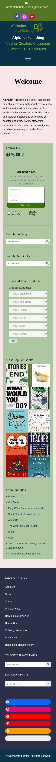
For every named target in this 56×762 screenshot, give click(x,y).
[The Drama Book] (17, 421)
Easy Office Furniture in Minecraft (25, 508)
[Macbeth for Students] (17, 466)
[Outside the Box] (39, 398)
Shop (11, 532)
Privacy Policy (12, 608)
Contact (9, 601)
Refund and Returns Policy (19, 645)
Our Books (13, 502)
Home (11, 496)
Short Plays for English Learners (25, 514)
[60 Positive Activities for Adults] (17, 444)
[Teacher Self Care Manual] (39, 466)
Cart (10, 537)
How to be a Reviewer (17, 616)
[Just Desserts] (39, 375)
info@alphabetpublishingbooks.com (27, 7)
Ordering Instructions (16, 630)
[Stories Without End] (17, 375)
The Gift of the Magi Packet (22, 526)
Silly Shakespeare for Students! (25, 553)
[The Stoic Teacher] (39, 444)
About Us (13, 520)
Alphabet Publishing (28, 37)
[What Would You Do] (17, 398)
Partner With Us (13, 637)
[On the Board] (39, 421)
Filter (13, 341)
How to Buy (11, 623)
